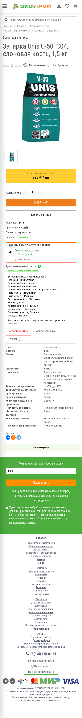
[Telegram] (18, 437)
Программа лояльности (41, 609)
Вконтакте (6, 681)
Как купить (41, 599)
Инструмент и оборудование (41, 552)
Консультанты (41, 590)
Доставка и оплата (41, 602)
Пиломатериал (41, 549)
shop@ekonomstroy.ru (42, 660)
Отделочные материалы (41, 546)
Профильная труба (41, 556)
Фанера (41, 559)
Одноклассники (12, 681)
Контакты (41, 577)
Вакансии (41, 581)
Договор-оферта (41, 640)
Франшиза (41, 587)
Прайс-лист (41, 622)
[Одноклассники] (13, 437)
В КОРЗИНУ (41, 202)
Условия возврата (41, 615)
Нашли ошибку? (42, 666)
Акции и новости (41, 584)
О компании (41, 567)
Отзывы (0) (15, 339)
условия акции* (22, 259)
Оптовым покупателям (41, 612)
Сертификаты (41, 618)
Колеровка (41, 605)
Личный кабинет (59, 6)
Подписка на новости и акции (41, 625)
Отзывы (41, 633)
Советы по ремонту (41, 637)
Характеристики (18, 331)
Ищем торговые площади (41, 571)
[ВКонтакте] (8, 437)
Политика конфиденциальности (41, 643)
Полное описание (45, 331)
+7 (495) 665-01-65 (42, 654)
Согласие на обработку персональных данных (41, 646)
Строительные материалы (41, 543)
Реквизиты (41, 574)
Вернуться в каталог (15, 37)
